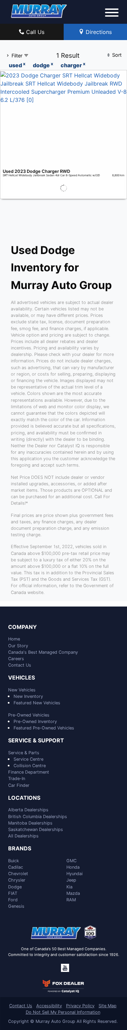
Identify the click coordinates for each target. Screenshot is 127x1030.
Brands (19, 849)
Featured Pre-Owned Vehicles (44, 727)
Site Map (108, 1005)
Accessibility (49, 1005)
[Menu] (112, 13)
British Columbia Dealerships (37, 816)
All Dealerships (23, 835)
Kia (69, 886)
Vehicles (21, 678)
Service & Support (36, 741)
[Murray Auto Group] (39, 10)
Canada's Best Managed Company (43, 652)
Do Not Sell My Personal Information (63, 1012)
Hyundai (74, 873)
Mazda (73, 893)
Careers (16, 658)
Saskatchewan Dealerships (35, 829)
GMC (71, 860)
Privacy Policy (80, 1005)
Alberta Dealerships (28, 809)
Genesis (16, 906)
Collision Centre (30, 765)
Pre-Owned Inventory (35, 721)
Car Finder (18, 785)
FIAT (12, 893)
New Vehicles (22, 689)
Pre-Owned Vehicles (28, 715)
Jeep (71, 880)
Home (14, 639)
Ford (13, 899)
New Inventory (28, 696)
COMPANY (22, 627)
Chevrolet (18, 873)
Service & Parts (23, 752)
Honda (73, 867)
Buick (13, 860)
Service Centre (28, 759)
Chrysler (16, 880)
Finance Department (28, 772)
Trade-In (16, 778)
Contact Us (19, 665)
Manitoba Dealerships (30, 823)
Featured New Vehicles (37, 702)
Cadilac (15, 867)
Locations (24, 798)
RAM (71, 899)
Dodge (15, 886)
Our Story (18, 645)
